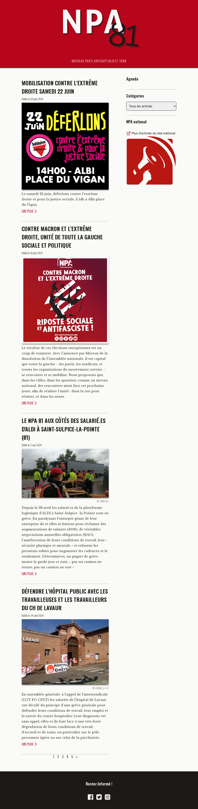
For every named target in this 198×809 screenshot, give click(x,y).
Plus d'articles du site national (153, 133)
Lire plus (27, 211)
